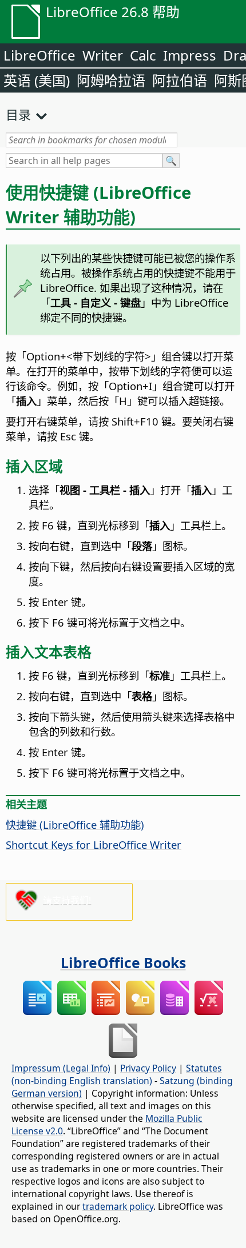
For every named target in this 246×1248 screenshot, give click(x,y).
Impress (189, 55)
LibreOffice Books (123, 962)
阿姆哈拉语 (111, 80)
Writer (102, 55)
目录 (18, 114)
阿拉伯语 (179, 80)
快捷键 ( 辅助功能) (75, 824)
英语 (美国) (36, 80)
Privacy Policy (148, 1068)
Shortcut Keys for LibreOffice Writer (93, 844)
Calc (143, 55)
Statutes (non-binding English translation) (116, 1074)
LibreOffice (39, 55)
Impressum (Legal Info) (60, 1068)
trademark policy (117, 1206)
